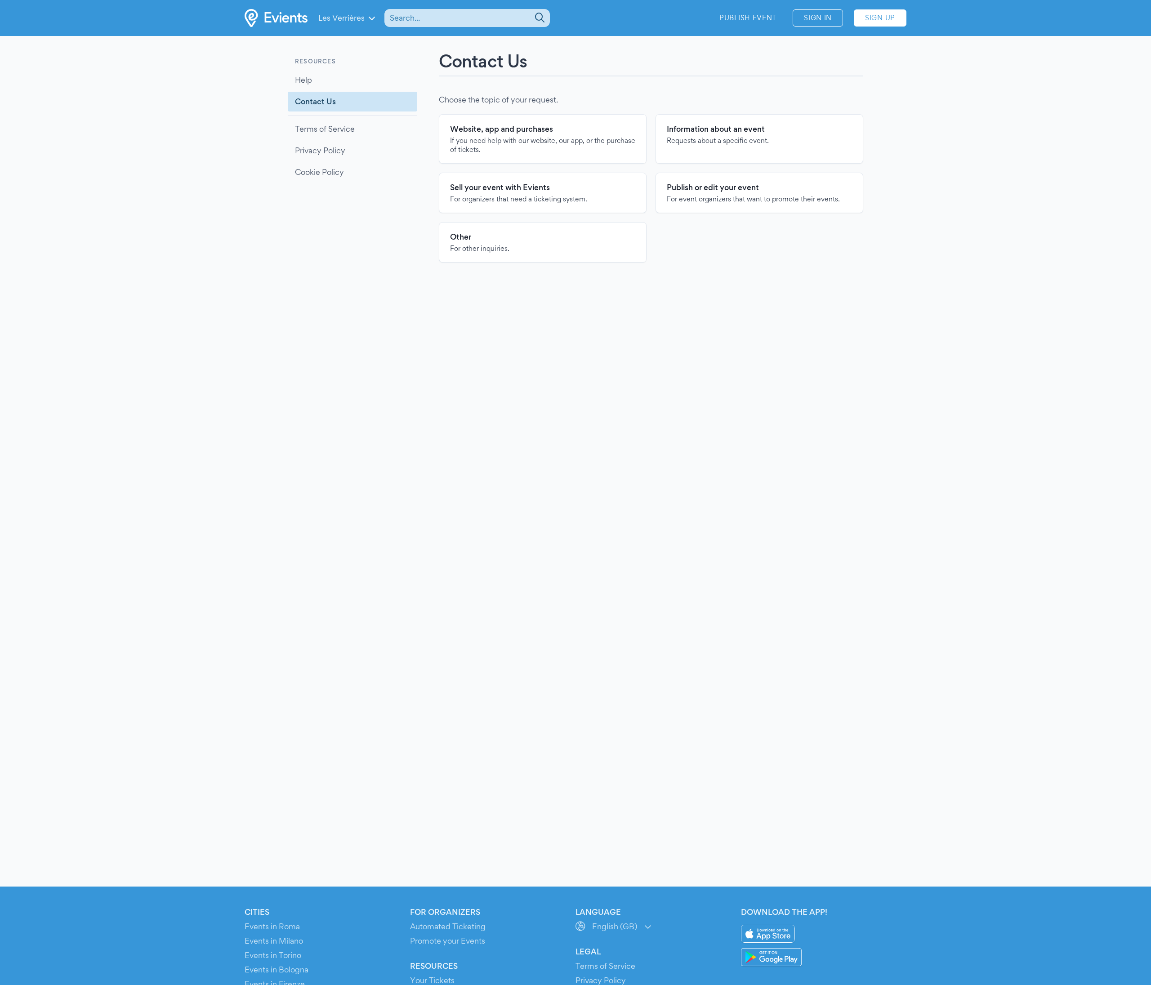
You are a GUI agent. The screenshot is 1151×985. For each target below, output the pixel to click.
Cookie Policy (319, 172)
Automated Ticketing (448, 926)
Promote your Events (447, 940)
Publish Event (747, 17)
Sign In (818, 17)
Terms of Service (325, 129)
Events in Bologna (276, 969)
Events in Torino (273, 955)
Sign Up (880, 17)
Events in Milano (274, 940)
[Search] (539, 18)
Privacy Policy (320, 150)
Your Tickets (432, 980)
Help (303, 80)
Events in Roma (272, 926)
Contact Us (315, 101)
